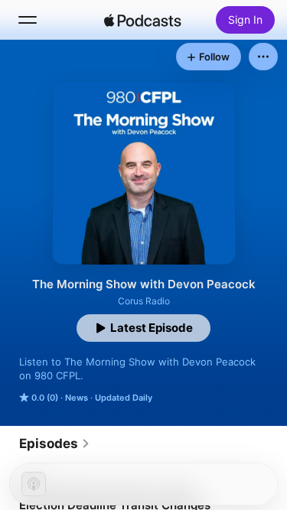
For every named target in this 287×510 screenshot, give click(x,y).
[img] (143, 20)
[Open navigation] (27, 20)
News (76, 397)
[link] (54, 443)
